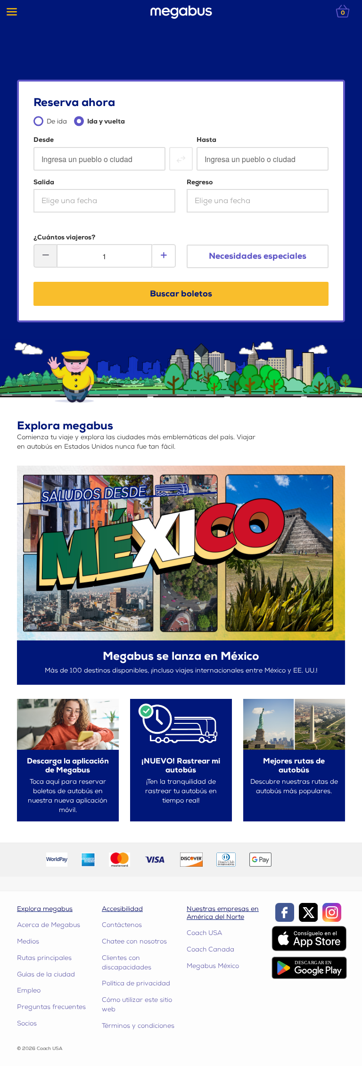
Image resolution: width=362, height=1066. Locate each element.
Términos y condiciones (138, 1026)
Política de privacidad (136, 983)
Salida (43, 182)
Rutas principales (44, 958)
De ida (57, 121)
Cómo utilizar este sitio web (137, 1004)
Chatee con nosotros (134, 941)
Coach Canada (210, 949)
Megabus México (213, 966)
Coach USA (204, 933)
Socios (27, 1023)
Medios (28, 941)
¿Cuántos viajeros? (64, 237)
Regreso (200, 182)
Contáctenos (122, 925)
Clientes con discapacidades (126, 962)
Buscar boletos (181, 294)
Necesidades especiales (257, 256)
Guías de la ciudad (46, 974)
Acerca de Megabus (48, 925)
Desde (43, 140)
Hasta (206, 140)
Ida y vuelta (106, 121)
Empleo (29, 990)
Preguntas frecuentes (51, 1007)
